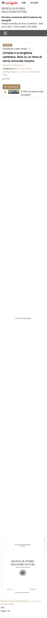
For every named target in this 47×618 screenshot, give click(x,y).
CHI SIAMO (34, 3)
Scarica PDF (13, 86)
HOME (24, 3)
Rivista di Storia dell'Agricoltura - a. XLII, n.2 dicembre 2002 (21, 71)
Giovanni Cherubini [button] (12, 65)
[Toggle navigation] (5, 33)
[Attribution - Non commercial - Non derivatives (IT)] (13, 91)
